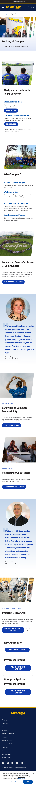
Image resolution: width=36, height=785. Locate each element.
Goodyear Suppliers (7, 740)
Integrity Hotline (6, 757)
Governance (5, 750)
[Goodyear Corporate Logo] (13, 8)
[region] (18, 778)
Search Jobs (11, 110)
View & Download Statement (18, 668)
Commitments (5, 723)
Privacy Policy (21, 778)
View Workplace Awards (14, 487)
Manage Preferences (16, 781)
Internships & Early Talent (13, 630)
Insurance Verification (7, 744)
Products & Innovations (8, 733)
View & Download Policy (17, 650)
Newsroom (4, 737)
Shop (32, 7)
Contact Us (5, 747)
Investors (4, 730)
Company (4, 14)
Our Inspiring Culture (13, 282)
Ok (28, 782)
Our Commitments (11, 425)
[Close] (33, 774)
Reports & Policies (6, 754)
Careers (4, 726)
